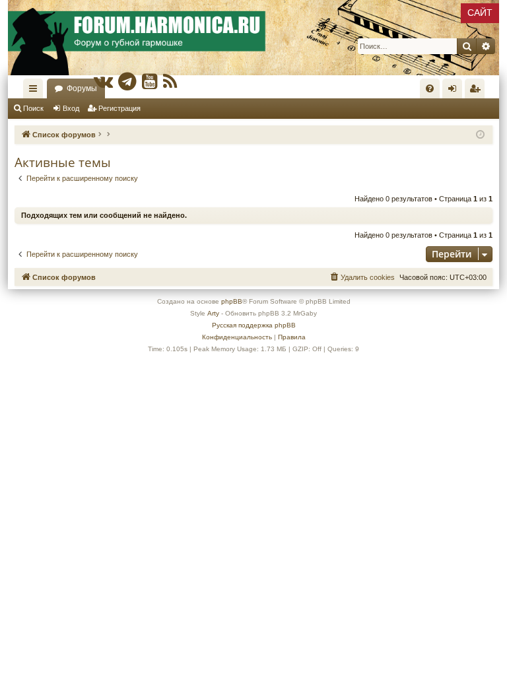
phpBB (231, 301)
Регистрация (119, 108)
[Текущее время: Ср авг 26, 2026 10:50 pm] (480, 135)
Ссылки (35, 91)
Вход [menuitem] (455, 91)
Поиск (33, 108)
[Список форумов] (253, 37)
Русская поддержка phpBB (254, 325)
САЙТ (479, 12)
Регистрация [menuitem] (477, 91)
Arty (213, 313)
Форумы (82, 88)
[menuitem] (430, 88)
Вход (71, 108)
